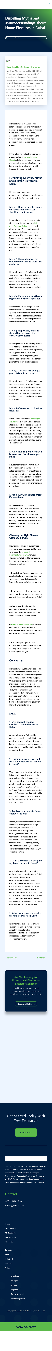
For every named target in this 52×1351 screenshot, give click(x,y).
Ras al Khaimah (17, 1294)
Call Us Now (26, 1326)
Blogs (7, 1254)
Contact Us (26, 1132)
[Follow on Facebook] (16, 1214)
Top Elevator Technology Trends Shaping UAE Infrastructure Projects (25, 1080)
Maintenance (10, 1228)
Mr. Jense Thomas (30, 67)
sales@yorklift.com (14, 1205)
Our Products (10, 1237)
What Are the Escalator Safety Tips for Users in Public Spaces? (24, 1031)
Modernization (11, 1233)
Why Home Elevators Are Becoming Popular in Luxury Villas (22, 1055)
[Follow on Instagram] (23, 1214)
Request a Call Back (26, 1004)
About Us (9, 1242)
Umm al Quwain (18, 1298)
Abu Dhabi (15, 1276)
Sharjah (14, 1280)
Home (7, 1224)
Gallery (8, 1268)
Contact (8, 1263)
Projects (8, 1250)
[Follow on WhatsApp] (8, 1214)
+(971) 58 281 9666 (13, 1201)
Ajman (14, 1285)
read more (11, 1034)
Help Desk (9, 1259)
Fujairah (14, 1289)
